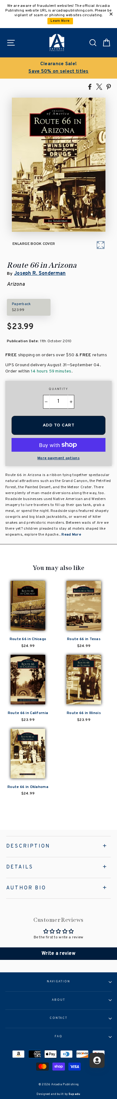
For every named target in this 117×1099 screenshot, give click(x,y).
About (58, 1000)
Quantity (58, 389)
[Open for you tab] (97, 1060)
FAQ (58, 1036)
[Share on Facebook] (90, 86)
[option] (62, 68)
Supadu (74, 1094)
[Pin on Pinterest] (108, 86)
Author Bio (26, 888)
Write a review (58, 954)
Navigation (58, 982)
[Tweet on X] (99, 86)
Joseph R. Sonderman (40, 273)
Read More (71, 534)
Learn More (60, 21)
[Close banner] (111, 14)
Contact (58, 1018)
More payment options (58, 458)
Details (19, 867)
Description (28, 846)
